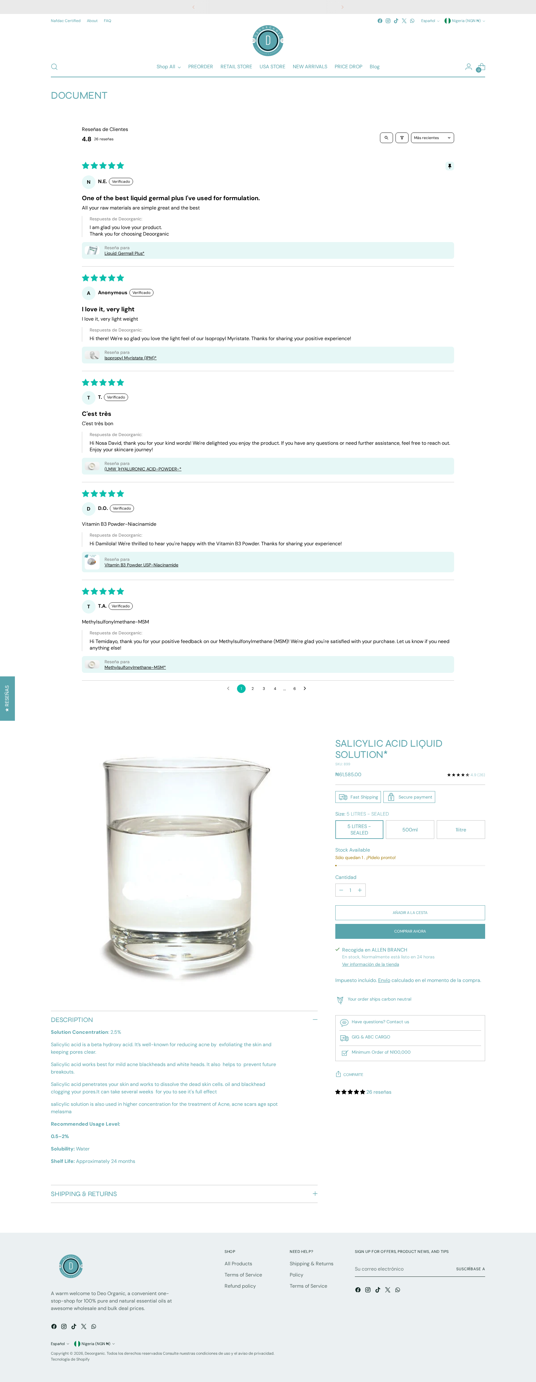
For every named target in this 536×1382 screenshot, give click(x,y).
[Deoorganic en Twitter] (404, 21)
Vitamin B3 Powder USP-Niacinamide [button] (141, 565)
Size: (362, 814)
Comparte (353, 1074)
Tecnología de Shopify (70, 1359)
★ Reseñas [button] (7, 698)
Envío (384, 980)
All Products (238, 1263)
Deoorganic (95, 1353)
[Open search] (386, 138)
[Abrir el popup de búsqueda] (54, 67)
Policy (296, 1275)
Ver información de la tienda (370, 964)
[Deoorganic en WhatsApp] (412, 21)
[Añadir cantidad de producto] (359, 890)
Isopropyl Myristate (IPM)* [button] (131, 358)
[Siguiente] (342, 7)
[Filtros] (402, 138)
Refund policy (240, 1286)
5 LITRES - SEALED (359, 829)
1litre (461, 829)
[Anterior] (193, 7)
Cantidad (345, 877)
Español (428, 20)
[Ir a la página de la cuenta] (468, 67)
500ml (410, 829)
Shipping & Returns (311, 1263)
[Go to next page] (306, 688)
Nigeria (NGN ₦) (466, 20)
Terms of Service (243, 1275)
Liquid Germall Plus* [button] (125, 253)
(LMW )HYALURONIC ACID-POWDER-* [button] (143, 469)
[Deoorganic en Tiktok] (396, 21)
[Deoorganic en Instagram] (388, 21)
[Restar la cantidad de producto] (341, 890)
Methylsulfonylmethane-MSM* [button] (135, 667)
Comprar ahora (410, 931)
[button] (92, 250)
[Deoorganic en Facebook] (380, 21)
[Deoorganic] (268, 40)
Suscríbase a (470, 1269)
